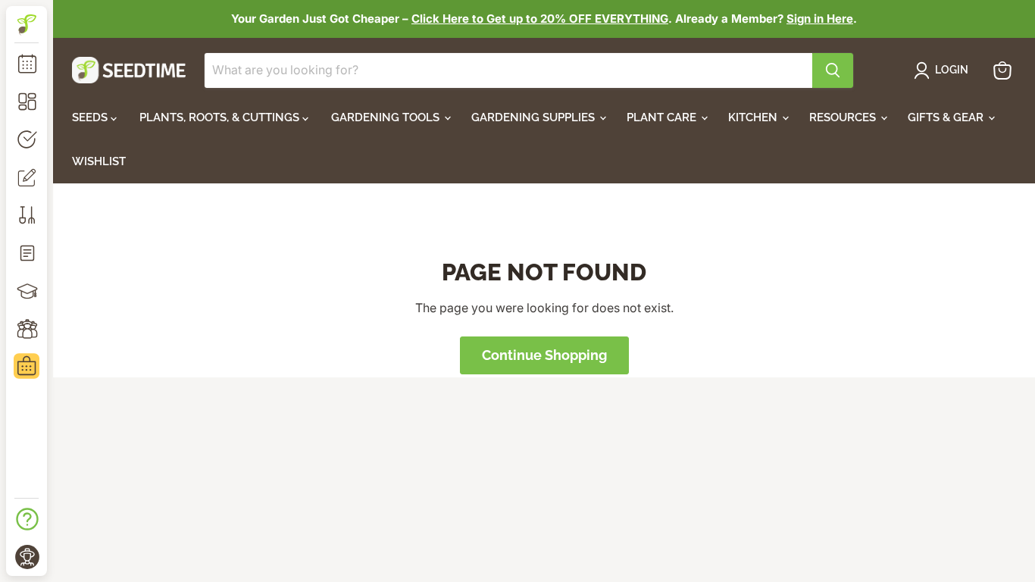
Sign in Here (819, 18)
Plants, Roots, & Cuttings (220, 117)
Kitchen (754, 117)
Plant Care (663, 117)
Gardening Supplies (534, 117)
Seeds (91, 117)
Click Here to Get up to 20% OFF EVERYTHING (539, 18)
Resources (844, 117)
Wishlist (99, 161)
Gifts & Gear (947, 117)
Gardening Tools (386, 117)
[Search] (832, 70)
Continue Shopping (544, 355)
